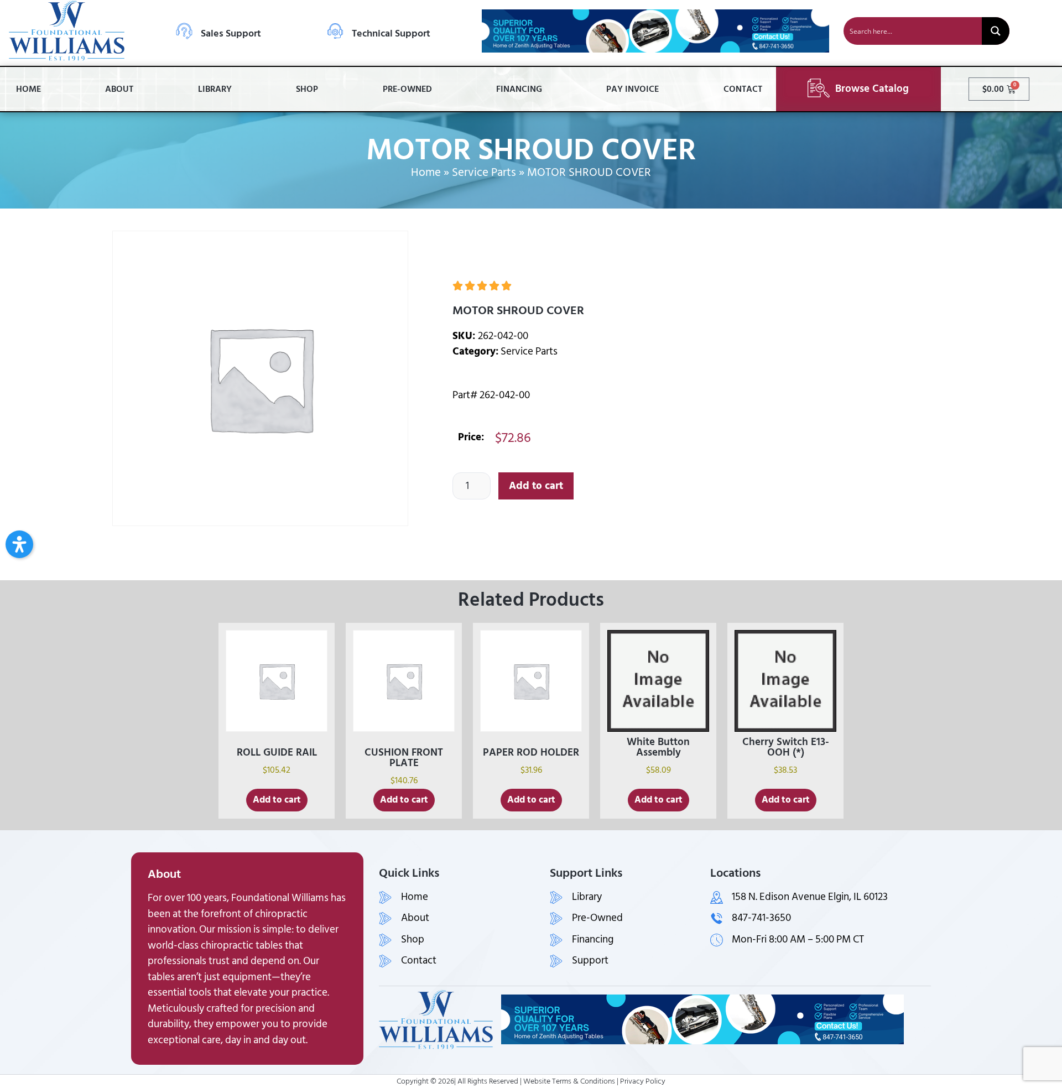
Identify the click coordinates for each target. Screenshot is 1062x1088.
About (119, 89)
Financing (519, 89)
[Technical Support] (335, 31)
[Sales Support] (184, 31)
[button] (19, 544)
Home (28, 89)
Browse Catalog (872, 88)
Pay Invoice (632, 89)
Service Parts (484, 172)
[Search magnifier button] (995, 31)
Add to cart (536, 485)
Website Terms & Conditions (569, 1081)
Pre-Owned (407, 89)
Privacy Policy (642, 1081)
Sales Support (231, 33)
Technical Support (391, 33)
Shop (307, 89)
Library (215, 89)
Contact (742, 89)
